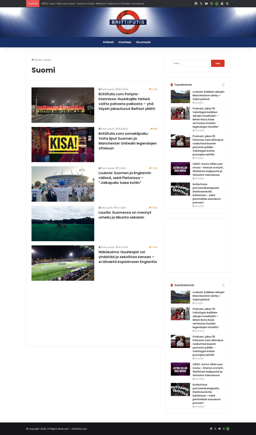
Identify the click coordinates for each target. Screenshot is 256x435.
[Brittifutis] (128, 22)
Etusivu (38, 59)
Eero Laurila (107, 207)
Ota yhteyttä (143, 42)
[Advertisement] (94, 313)
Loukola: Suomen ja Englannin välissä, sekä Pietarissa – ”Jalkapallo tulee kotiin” (125, 177)
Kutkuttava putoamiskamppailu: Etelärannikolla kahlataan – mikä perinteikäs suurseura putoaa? (207, 193)
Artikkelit (108, 42)
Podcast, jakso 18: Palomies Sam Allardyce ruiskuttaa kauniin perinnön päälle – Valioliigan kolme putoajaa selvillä (208, 145)
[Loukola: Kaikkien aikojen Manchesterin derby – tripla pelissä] (180, 96)
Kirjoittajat (125, 42)
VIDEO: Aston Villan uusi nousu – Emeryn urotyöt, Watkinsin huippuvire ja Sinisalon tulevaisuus (92, 3)
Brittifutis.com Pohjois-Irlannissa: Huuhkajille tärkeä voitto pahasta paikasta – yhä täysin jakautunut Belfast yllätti (127, 101)
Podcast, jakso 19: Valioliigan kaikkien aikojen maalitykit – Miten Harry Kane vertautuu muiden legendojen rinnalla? (206, 118)
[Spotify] (216, 3)
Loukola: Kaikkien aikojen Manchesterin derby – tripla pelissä (208, 95)
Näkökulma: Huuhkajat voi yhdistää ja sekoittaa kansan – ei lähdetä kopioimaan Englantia (128, 257)
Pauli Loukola (107, 89)
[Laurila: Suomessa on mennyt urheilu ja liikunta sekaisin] (63, 223)
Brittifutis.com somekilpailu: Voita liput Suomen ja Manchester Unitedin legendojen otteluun (128, 141)
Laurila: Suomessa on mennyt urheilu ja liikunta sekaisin (125, 215)
